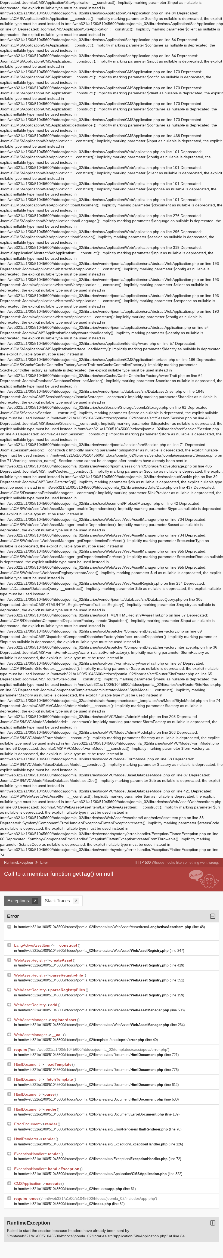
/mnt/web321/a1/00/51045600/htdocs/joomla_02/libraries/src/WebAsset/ (93, 951)
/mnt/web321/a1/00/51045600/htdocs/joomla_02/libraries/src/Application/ (92, 1174)
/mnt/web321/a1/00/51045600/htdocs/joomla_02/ (64, 1204)
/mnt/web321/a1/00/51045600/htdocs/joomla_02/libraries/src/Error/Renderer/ (93, 1129)
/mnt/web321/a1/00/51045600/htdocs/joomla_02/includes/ (70, 1189)
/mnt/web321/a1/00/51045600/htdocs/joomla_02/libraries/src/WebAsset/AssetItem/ (104, 927)
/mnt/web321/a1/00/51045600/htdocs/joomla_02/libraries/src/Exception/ (93, 1144)
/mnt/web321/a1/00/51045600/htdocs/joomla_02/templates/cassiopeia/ (81, 1040)
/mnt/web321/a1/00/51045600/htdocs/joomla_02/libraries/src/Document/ (90, 1055)
